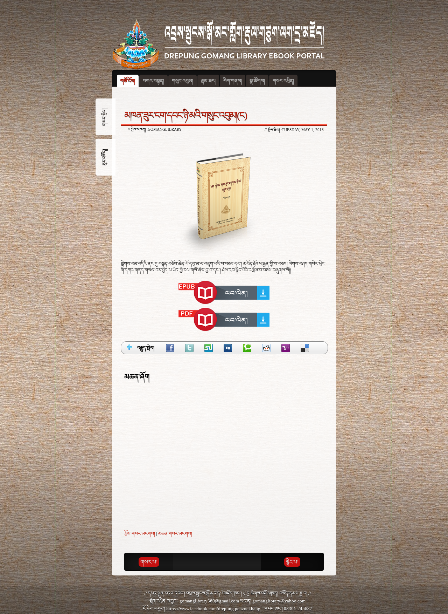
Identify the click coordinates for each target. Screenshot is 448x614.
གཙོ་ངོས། (127, 80)
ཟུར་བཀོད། (104, 157)
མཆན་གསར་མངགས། (175, 533)
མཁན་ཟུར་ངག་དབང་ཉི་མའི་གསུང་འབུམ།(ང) (185, 115)
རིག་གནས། (232, 80)
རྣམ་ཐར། (208, 80)
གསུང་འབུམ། (182, 80)
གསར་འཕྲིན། (283, 80)
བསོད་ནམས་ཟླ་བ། (293, 593)
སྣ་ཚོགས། (257, 80)
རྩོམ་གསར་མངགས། (139, 533)
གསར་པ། (149, 562)
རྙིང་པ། (292, 562)
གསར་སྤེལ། (104, 117)
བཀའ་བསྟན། (153, 80)
